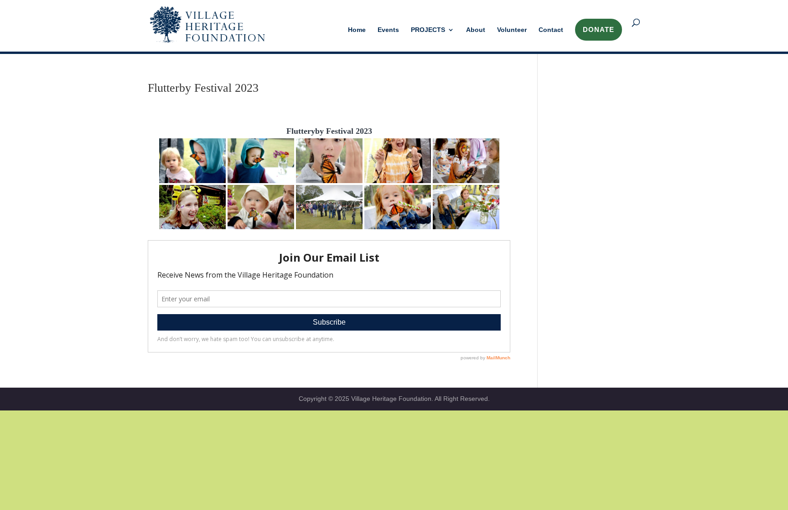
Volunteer (512, 29)
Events (388, 29)
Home (357, 29)
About (475, 29)
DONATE (598, 29)
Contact (551, 29)
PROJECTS (428, 29)
